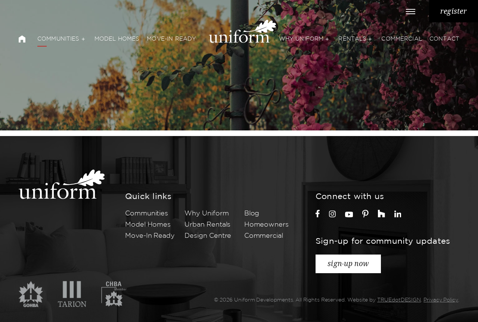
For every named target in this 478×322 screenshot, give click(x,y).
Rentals (352, 39)
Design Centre (207, 236)
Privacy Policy (440, 300)
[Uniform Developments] (62, 184)
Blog (252, 214)
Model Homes (117, 39)
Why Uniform (301, 39)
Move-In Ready (171, 39)
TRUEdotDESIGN (399, 300)
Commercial (401, 39)
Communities (58, 39)
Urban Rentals (207, 225)
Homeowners (266, 225)
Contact (444, 39)
